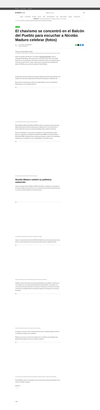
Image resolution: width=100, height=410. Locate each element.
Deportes (70, 16)
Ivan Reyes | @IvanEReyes (26, 44)
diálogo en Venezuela (56, 18)
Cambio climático (63, 16)
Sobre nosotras (23, 8)
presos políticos (63, 18)
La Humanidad (27, 16)
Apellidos (31, 200)
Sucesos (39, 16)
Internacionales (77, 16)
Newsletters (30, 8)
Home (16, 20)
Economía (34, 16)
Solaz (57, 16)
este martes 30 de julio (45, 56)
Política (21, 16)
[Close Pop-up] (72, 191)
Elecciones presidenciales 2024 (45, 18)
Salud (44, 16)
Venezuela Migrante (51, 16)
